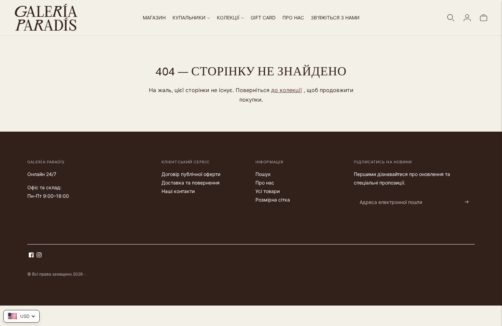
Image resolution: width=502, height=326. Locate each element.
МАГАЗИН (154, 17)
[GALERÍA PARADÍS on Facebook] (31, 255)
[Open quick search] (451, 17)
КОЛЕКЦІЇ (228, 17)
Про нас (264, 183)
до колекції (286, 90)
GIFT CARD (263, 17)
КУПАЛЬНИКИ (189, 17)
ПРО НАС (293, 17)
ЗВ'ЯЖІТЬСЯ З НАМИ (335, 17)
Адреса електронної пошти (387, 193)
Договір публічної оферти (191, 174)
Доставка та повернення (191, 183)
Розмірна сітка (272, 200)
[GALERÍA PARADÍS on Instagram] (39, 255)
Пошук (263, 174)
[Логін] (467, 17)
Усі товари (267, 191)
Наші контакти (178, 191)
